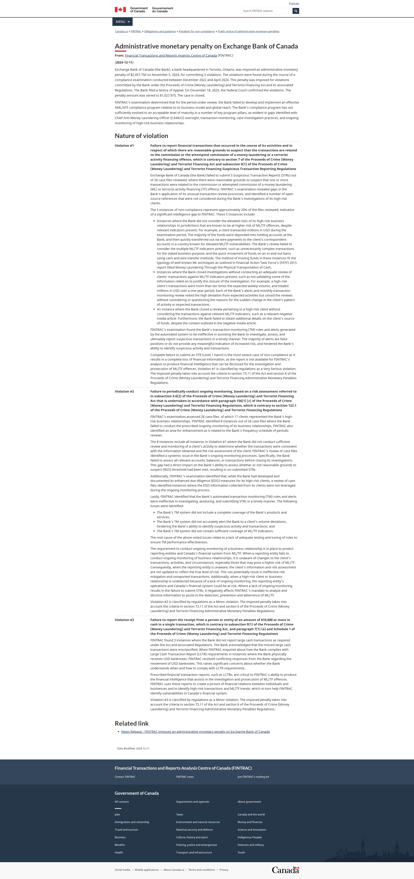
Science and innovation (252, 829)
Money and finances (250, 822)
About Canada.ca (173, 870)
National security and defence (194, 829)
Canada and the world (251, 814)
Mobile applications (147, 870)
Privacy (224, 870)
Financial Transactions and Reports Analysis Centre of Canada (171, 55)
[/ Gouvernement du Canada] (144, 10)
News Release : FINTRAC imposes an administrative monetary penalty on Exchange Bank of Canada (195, 731)
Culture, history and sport (192, 837)
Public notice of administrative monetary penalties (248, 31)
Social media (122, 870)
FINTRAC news (185, 777)
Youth (241, 852)
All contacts (122, 801)
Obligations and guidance (160, 31)
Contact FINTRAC (125, 777)
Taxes (179, 814)
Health (119, 852)
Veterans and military (251, 845)
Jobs (117, 814)
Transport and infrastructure (194, 852)
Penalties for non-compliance (197, 31)
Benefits (120, 845)
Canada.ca (121, 31)
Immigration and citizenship (132, 822)
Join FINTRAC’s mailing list (253, 777)
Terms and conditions (201, 870)
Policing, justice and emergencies (196, 845)
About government (249, 801)
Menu (121, 21)
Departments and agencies (192, 801)
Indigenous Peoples (250, 837)
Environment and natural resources (198, 822)
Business (120, 837)
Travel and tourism (126, 829)
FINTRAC (136, 31)
